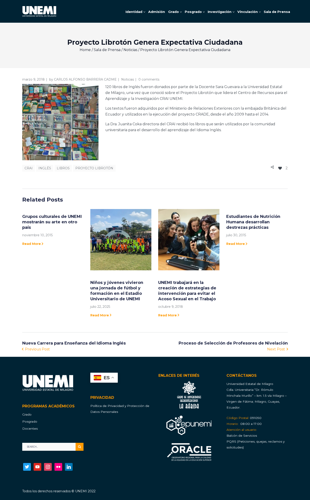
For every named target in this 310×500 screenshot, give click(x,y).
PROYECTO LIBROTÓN (94, 168)
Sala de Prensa (107, 50)
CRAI (29, 168)
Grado (27, 414)
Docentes (30, 428)
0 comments (148, 79)
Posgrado (29, 421)
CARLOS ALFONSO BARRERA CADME (85, 79)
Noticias (130, 50)
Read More (31, 244)
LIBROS (63, 168)
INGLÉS (44, 168)
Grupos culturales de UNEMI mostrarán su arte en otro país (52, 222)
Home (85, 50)
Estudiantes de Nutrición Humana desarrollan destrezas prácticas (253, 222)
